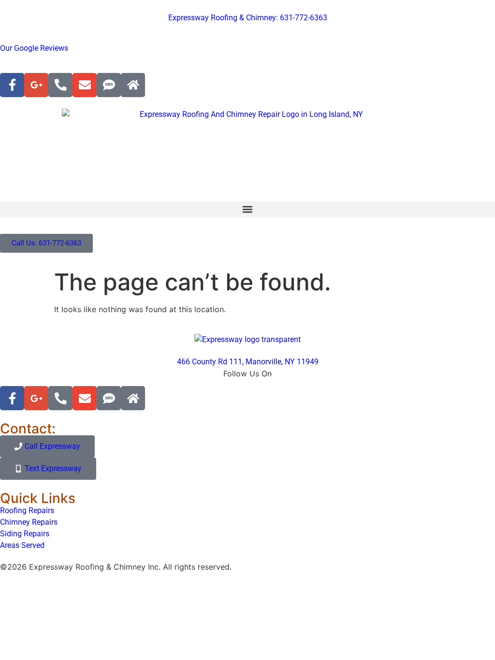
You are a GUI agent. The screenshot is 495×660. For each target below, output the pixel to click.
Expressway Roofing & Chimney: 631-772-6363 (247, 17)
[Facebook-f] (12, 85)
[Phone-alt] (60, 85)
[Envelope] (85, 85)
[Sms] (109, 85)
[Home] (133, 85)
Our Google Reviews (34, 48)
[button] (247, 209)
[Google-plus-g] (36, 85)
